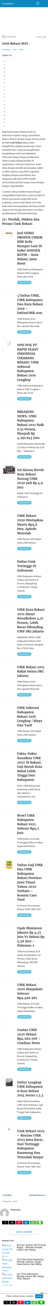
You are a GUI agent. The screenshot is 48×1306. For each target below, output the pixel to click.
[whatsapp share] (33, 1223)
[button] (5, 1222)
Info (15, 49)
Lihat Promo (24, 282)
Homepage (6, 49)
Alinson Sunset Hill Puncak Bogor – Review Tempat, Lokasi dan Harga (31, 1247)
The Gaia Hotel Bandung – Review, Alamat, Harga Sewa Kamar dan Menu (31, 1262)
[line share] (40, 1223)
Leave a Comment (24, 1232)
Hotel (21, 49)
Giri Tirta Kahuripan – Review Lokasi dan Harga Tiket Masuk (30, 1276)
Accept (39, 1296)
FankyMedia (8, 3)
